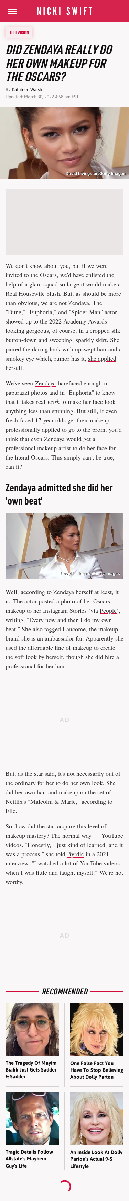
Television (19, 33)
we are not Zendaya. (66, 302)
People (108, 610)
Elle (10, 810)
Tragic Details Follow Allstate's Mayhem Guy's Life (29, 1159)
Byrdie (75, 854)
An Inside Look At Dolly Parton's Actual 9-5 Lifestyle (96, 1159)
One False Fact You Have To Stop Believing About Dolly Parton (96, 1070)
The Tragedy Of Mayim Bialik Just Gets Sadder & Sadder (31, 1070)
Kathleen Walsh (27, 89)
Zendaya (45, 383)
